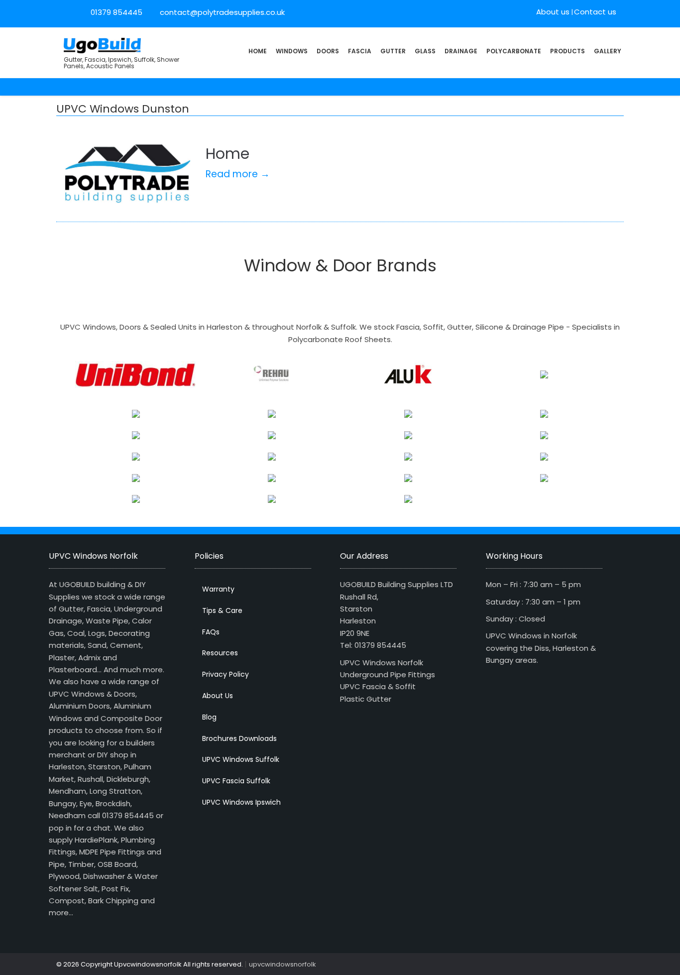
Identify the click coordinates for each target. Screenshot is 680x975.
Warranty (218, 589)
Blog (209, 717)
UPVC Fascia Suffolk (236, 781)
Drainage (461, 51)
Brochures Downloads (239, 738)
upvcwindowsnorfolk (282, 964)
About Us (217, 696)
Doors (328, 51)
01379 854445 (116, 12)
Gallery (607, 51)
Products (567, 51)
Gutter (393, 51)
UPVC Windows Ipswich (241, 802)
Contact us (595, 11)
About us (552, 11)
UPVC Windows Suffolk (240, 759)
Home (257, 51)
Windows (292, 51)
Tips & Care (222, 610)
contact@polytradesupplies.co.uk (221, 12)
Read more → (238, 174)
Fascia (359, 51)
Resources (220, 653)
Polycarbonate (513, 51)
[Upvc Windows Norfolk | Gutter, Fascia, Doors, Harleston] (102, 44)
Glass (425, 51)
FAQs (211, 632)
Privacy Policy (225, 674)
